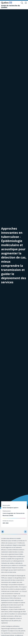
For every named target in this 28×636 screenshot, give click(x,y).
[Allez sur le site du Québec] (6, 3)
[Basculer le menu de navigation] (26, 3)
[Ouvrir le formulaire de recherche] (22, 3)
